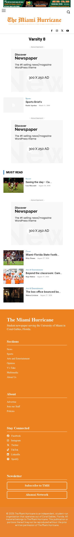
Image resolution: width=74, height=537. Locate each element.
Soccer (28, 179)
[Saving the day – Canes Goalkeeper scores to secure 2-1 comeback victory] (13, 185)
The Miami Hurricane (30, 319)
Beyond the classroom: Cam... (44, 273)
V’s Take (11, 367)
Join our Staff (13, 406)
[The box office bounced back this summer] (13, 294)
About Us (11, 377)
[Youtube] (67, 31)
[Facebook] (51, 31)
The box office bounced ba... (43, 291)
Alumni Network (37, 494)
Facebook (16, 435)
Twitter (14, 445)
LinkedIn (15, 454)
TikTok (14, 449)
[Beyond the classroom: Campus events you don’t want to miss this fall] (13, 276)
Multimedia (12, 372)
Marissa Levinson (32, 295)
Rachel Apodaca (31, 105)
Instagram (15, 440)
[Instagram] (57, 31)
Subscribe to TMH (37, 485)
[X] (62, 31)
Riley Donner (30, 258)
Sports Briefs (34, 101)
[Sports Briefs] (13, 105)
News (9, 349)
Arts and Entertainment (18, 358)
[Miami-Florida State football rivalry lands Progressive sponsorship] (13, 257)
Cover (28, 251)
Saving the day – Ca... (39, 182)
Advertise (11, 401)
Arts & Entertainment (34, 270)
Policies (10, 411)
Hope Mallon (30, 276)
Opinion (11, 363)
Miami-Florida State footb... (42, 254)
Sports (28, 98)
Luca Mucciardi (31, 185)
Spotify (15, 459)
